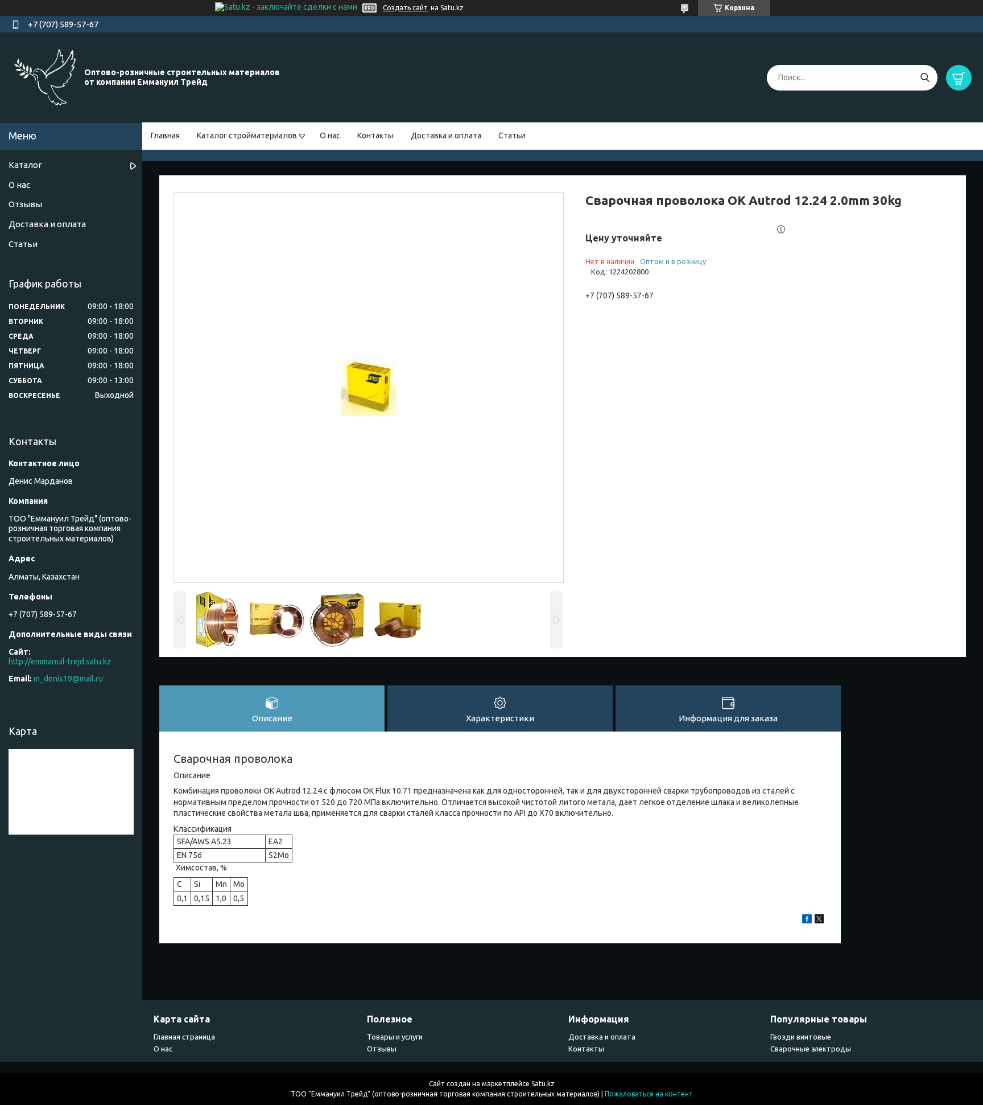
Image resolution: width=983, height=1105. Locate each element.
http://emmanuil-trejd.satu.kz (60, 661)
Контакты (375, 135)
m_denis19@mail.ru (68, 678)
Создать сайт (405, 7)
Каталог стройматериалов (247, 135)
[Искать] (924, 78)
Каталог (25, 165)
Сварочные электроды (810, 1049)
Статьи (512, 135)
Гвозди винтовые (800, 1037)
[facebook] (807, 920)
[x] (819, 920)
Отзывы (25, 204)
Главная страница (184, 1037)
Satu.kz (543, 1083)
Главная (165, 135)
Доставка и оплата (446, 135)
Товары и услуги (395, 1037)
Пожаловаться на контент (649, 1094)
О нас (330, 135)
